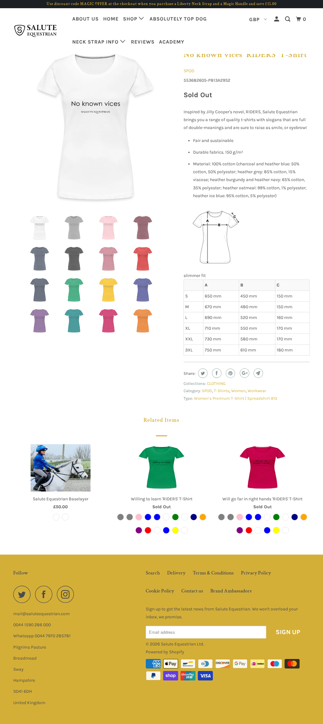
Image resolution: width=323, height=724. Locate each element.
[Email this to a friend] (257, 373)
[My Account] (277, 19)
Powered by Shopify (165, 652)
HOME (111, 19)
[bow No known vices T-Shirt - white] (95, 128)
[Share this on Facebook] (215, 373)
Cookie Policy (160, 591)
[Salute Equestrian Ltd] (38, 31)
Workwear (257, 390)
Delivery (176, 573)
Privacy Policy (256, 573)
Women (238, 390)
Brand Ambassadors (231, 591)
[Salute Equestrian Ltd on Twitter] (23, 594)
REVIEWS (143, 42)
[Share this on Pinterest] (229, 373)
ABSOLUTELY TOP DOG (178, 19)
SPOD (189, 71)
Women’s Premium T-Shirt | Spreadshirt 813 (235, 398)
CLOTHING (216, 383)
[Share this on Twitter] (202, 373)
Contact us (192, 591)
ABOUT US (85, 19)
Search (153, 573)
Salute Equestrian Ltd (182, 644)
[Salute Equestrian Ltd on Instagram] (67, 594)
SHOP (131, 19)
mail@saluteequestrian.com (41, 613)
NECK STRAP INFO (96, 42)
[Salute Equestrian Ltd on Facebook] (45, 594)
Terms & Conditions (213, 573)
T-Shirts (221, 390)
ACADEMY (171, 42)
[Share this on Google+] (243, 373)
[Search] (288, 19)
